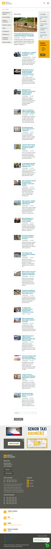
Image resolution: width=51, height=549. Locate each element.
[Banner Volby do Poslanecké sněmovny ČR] (14, 431)
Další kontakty (8, 473)
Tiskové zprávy (43, 24)
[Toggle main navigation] (48, 3)
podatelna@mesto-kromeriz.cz (15, 524)
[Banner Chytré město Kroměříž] (37, 443)
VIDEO (41, 14)
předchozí (17, 413)
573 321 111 (11, 512)
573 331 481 (11, 518)
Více (43, 54)
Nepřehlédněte (43, 35)
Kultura (42, 32)
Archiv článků (18, 419)
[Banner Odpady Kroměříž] (14, 444)
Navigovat (7, 469)
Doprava (42, 21)
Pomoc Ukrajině (43, 17)
